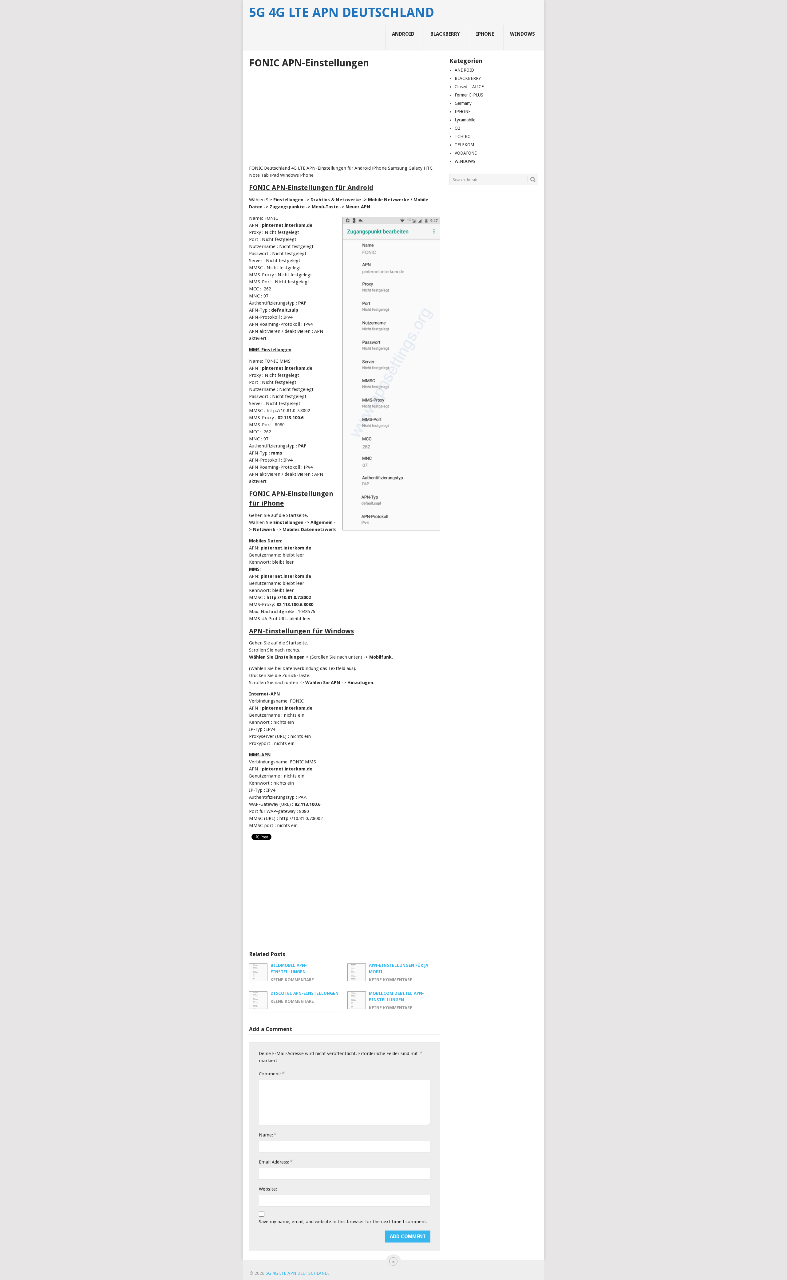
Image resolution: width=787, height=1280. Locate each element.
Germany (463, 103)
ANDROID (403, 34)
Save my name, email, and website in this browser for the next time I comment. (343, 1221)
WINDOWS (522, 34)
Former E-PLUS (469, 95)
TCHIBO (463, 136)
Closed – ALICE (469, 86)
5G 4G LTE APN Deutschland (341, 12)
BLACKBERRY (445, 34)
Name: (267, 1135)
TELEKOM (464, 144)
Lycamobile (465, 119)
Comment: (271, 1074)
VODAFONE (466, 153)
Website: (268, 1189)
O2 (457, 128)
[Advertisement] (344, 115)
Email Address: (275, 1162)
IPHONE (485, 34)
